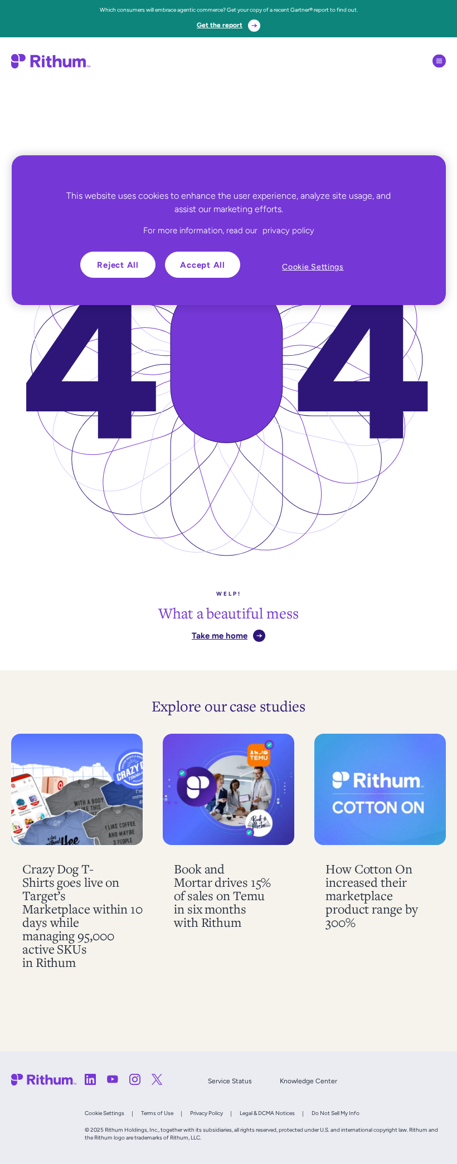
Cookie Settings (104, 1113)
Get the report (219, 25)
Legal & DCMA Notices (267, 1113)
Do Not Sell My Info (335, 1113)
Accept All (202, 264)
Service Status (230, 1081)
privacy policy (288, 230)
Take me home (219, 635)
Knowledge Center (308, 1081)
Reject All (118, 264)
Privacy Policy (206, 1113)
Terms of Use (157, 1113)
